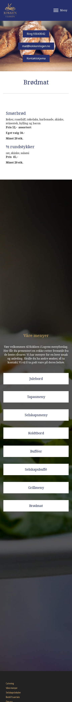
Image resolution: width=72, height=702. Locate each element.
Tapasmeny (36, 396)
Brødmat (36, 505)
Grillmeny (36, 487)
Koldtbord (36, 433)
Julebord (36, 378)
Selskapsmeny (36, 415)
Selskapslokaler (13, 692)
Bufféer (36, 451)
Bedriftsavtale (13, 697)
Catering (10, 683)
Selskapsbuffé (36, 469)
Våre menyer (11, 688)
